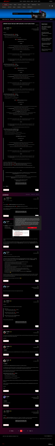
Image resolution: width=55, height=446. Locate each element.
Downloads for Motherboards (18, 19)
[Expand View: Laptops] (30, 4)
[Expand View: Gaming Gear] (21, 7)
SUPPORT (39, 1)
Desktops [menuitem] (24, 4)
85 (18, 430)
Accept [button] (32, 227)
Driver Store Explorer (11, 47)
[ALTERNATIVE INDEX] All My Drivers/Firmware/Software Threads (21, 212)
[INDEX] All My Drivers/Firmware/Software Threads (20, 211)
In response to (9, 200)
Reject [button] (23, 227)
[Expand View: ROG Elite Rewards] (32, 7)
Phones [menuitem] (39, 4)
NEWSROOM (10, 436)
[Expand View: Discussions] (21, 4)
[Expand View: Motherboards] (6, 7)
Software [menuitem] (15, 4)
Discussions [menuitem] (19, 4)
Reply (37, 246)
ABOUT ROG (4, 436)
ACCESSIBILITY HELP (15, 436)
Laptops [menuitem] (29, 4)
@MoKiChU (6, 225)
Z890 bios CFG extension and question (46, 49)
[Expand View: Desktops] (26, 4)
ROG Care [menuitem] (10, 4)
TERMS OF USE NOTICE (32, 438)
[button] (4, 190)
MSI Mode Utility (13, 177)
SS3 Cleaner (18, 111)
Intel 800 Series (43, 29)
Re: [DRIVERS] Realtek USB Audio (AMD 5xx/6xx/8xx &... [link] (30, 19)
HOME (7, 436)
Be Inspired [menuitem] (5, 4)
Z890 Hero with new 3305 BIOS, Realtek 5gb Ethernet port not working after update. (46, 44)
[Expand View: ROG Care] (12, 4)
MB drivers (7, 186)
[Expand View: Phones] (40, 4)
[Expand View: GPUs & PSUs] (11, 7)
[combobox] (27, 14)
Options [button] (51, 19)
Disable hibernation (18, 180)
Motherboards (12, 19)
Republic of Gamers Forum (5, 19)
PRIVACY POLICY (37, 438)
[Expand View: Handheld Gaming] (36, 4)
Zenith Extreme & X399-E (44, 40)
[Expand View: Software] (16, 4)
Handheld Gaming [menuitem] (34, 4)
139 (27, 430)
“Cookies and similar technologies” (26, 225)
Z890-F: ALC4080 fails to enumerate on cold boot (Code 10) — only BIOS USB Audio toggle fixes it (46, 27)
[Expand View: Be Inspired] (8, 4)
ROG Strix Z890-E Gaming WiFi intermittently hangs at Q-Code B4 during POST (46, 33)
